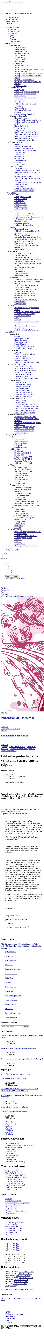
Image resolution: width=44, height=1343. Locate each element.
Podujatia (13, 33)
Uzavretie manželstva (22, 235)
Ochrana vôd (19, 158)
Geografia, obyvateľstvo (23, 516)
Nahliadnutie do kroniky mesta (25, 326)
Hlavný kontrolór (20, 340)
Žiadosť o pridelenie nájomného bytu (27, 120)
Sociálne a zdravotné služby (15, 1161)
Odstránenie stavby (21, 275)
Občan (13, 43)
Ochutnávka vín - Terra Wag (17, 717)
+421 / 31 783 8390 (20, 1284)
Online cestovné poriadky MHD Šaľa (27, 532)
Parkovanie (18, 168)
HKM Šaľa (18, 491)
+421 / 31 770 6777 (25, 1274)
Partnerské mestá (20, 344)
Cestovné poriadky (21, 479)
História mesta (19, 511)
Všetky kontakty (11, 1286)
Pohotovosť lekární (21, 475)
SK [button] (6, 564)
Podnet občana (19, 49)
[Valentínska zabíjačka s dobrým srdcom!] (16, 1107)
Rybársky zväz (19, 497)
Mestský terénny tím (21, 128)
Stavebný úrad (10, 1159)
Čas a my (13, 39)
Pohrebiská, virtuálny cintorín (24, 189)
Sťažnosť (17, 320)
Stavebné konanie (20, 255)
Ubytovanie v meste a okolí (24, 471)
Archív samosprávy (21, 433)
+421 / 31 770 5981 (12, 1244)
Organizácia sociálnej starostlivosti (26, 136)
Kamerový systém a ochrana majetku (27, 183)
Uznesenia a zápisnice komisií (25, 370)
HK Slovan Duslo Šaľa (22, 489)
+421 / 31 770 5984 (12, 1250)
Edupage (17, 112)
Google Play (10, 1298)
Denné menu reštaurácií (22, 469)
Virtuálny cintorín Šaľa (13, 1228)
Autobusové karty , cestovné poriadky (28, 178)
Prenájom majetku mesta (23, 392)
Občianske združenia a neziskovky (26, 505)
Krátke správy (28, 944)
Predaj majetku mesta (22, 390)
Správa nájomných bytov (23, 396)
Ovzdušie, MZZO (20, 156)
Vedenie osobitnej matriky (23, 243)
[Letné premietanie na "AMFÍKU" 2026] (16, 1074)
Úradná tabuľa (15, 31)
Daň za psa (18, 68)
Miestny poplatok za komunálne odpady (28, 74)
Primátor (17, 336)
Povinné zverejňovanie (13, 1171)
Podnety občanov (11, 21)
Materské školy (19, 102)
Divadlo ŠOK (19, 455)
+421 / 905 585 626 (26, 1272)
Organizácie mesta (21, 342)
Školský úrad (19, 90)
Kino (12, 35)
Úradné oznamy (11, 1213)
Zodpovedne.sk (19, 544)
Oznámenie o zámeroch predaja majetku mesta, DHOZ (18, 1048)
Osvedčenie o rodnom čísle (24, 241)
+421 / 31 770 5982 (12, 1246)
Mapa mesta (18, 181)
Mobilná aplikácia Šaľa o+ (14, 1222)
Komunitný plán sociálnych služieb (26, 134)
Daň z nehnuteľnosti (21, 65)
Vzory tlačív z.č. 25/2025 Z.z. (25, 253)
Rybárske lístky (19, 328)
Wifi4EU (8, 1234)
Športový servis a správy (23, 487)
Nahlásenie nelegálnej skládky (25, 150)
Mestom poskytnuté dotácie (24, 429)
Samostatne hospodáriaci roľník (25, 289)
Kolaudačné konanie (21, 257)
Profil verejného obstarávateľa (25, 405)
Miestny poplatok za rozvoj (24, 80)
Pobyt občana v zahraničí (23, 219)
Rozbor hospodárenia (22, 386)
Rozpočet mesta (20, 382)
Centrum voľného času (22, 110)
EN (11, 568)
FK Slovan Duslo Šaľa (22, 493)
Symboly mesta (19, 509)
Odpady (17, 144)
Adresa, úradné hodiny (22, 197)
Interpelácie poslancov (22, 376)
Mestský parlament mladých (24, 114)
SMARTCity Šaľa (21, 59)
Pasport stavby (19, 271)
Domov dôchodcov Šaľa (23, 138)
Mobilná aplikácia (11, 17)
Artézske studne (20, 160)
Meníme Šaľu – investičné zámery (18, 946)
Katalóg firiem (19, 483)
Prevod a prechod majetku (23, 394)
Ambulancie (18, 477)
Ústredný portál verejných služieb (26, 546)
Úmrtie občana (19, 249)
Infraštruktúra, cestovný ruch (24, 518)
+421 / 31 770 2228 (26, 1278)
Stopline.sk (18, 540)
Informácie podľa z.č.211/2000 (25, 417)
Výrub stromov (19, 154)
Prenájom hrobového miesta (24, 191)
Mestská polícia (19, 55)
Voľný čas (17, 435)
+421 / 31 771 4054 (23, 1276)
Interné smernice (20, 356)
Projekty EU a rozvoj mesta (24, 346)
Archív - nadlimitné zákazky (24, 413)
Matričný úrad (10, 1157)
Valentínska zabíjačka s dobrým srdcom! (14, 1111)
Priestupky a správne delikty (24, 314)
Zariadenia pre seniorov (22, 130)
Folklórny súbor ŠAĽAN (23, 457)
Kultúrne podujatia (21, 441)
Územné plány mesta (21, 360)
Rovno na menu (18, 2)
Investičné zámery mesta (23, 348)
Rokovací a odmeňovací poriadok (26, 378)
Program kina (19, 439)
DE (11, 572)
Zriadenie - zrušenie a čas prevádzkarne (28, 279)
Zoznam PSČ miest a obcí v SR (25, 536)
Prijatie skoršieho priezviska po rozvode (28, 239)
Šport (12, 37)
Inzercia (17, 481)
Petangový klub (20, 499)
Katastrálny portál (20, 534)
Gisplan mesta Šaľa (12, 1226)
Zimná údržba (19, 187)
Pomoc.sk (17, 542)
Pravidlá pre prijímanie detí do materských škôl (25, 95)
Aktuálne (13, 29)
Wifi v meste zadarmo (22, 467)
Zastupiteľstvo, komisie (17, 747)
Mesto (12, 332)
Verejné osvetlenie (20, 185)
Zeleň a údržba (19, 152)
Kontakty (8, 23)
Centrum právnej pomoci (23, 538)
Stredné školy (19, 106)
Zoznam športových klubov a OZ (26, 501)
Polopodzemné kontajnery (23, 148)
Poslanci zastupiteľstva (22, 372)
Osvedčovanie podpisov (14, 1147)
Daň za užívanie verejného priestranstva (28, 70)
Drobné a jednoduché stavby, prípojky (28, 259)
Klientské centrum (20, 47)
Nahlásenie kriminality (22, 53)
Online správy (15, 41)
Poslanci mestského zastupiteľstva (17, 1203)
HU (11, 570)
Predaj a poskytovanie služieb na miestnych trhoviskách (26, 286)
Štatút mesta (18, 352)
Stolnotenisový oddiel (22, 495)
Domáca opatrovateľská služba (25, 132)
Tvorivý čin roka (20, 522)
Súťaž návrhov (19, 402)
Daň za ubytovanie (21, 72)
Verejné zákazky (20, 400)
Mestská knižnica (20, 443)
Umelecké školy (20, 108)
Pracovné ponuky (20, 473)
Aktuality (15, 27)
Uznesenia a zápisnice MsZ (24, 368)
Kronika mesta (19, 524)
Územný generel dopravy (23, 176)
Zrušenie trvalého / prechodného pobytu (28, 217)
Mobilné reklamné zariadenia (24, 294)
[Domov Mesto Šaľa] (17, 596)
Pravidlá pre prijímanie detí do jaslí (26, 92)
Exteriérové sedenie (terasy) (24, 292)
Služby (13, 193)
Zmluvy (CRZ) (19, 425)
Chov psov (18, 162)
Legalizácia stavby (21, 273)
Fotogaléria (18, 445)
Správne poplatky (20, 86)
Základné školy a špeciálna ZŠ (25, 104)
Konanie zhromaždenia (22, 316)
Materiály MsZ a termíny (23, 366)
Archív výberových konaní (24, 431)
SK (11, 566)
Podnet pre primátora (21, 51)
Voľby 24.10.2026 (12, 550)
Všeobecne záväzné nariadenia (25, 354)
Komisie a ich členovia (22, 374)
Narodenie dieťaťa (21, 229)
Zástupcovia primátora (22, 338)
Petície (16, 318)
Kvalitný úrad (19, 201)
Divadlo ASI (18, 451)
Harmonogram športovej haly (24, 503)
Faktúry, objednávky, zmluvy (24, 427)
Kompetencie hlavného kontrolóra (26, 362)
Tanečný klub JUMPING (23, 459)
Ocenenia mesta (20, 520)
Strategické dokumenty (22, 358)
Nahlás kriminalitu (12, 19)
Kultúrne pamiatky (21, 513)
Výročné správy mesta (22, 388)
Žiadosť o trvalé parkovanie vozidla (27, 170)
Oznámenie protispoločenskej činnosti (27, 423)
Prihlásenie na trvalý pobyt (23, 213)
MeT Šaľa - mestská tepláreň (24, 140)
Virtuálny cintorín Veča (13, 1230)
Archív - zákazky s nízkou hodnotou (27, 409)
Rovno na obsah (7, 2)
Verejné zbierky (20, 304)
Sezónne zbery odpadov (23, 146)
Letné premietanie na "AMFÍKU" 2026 (13, 1078)
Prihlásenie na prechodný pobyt (25, 215)
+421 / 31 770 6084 (21, 1282)
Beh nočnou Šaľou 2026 (14, 735)
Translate (22, 578)
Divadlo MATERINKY (22, 453)
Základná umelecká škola (23, 463)
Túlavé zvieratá (19, 164)
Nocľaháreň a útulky (21, 126)
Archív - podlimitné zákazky (24, 411)
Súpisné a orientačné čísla (23, 225)
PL (11, 574)
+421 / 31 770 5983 (12, 1248)
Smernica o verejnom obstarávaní (26, 407)
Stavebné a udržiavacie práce (24, 261)
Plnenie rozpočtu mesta (22, 384)
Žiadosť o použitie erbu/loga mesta (26, 330)
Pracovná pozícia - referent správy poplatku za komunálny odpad (22, 1059)
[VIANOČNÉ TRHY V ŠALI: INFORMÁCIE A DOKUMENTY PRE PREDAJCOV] (22, 1091)
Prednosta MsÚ (19, 203)
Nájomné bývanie (20, 118)
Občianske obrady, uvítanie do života (27, 237)
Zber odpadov (10, 1149)
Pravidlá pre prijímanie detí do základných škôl (25, 99)
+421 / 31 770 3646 (21, 1280)
